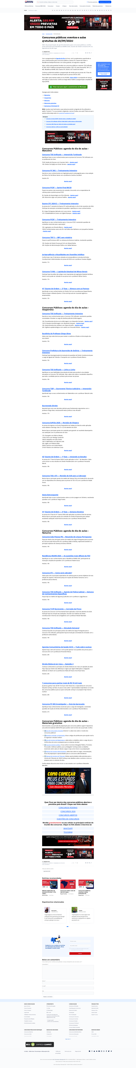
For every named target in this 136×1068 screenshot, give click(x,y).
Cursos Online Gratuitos (74, 1027)
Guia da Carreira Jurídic (53, 745)
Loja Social (26, 1012)
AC (52, 10)
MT (80, 10)
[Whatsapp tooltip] (104, 1051)
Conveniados (27, 1016)
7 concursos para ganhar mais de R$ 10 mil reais (62, 683)
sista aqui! (86, 327)
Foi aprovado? (53, 1021)
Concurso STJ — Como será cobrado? (57, 573)
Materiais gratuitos (97, 6)
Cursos (57, 6)
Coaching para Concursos (75, 1008)
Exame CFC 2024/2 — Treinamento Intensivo (60, 203)
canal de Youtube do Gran (66, 113)
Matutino (47, 95)
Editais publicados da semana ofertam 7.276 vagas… (49, 892)
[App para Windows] (89, 1051)
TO (110, 10)
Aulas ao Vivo (94, 1010)
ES (68, 10)
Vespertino (47, 98)
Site (43, 991)
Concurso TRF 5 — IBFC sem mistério (57, 237)
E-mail (44, 986)
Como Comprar (27, 1010)
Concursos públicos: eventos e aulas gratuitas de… (84, 892)
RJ (93, 10)
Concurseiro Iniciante (85, 6)
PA (82, 10)
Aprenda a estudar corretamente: (55, 735)
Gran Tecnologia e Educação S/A (59, 1059)
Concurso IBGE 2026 (40, 6)
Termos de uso (68, 1051)
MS (77, 10)
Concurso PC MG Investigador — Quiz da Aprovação (63, 704)
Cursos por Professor (74, 1023)
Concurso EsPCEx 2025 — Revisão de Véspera (60, 422)
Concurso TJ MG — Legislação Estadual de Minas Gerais (64, 271)
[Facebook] (106, 1051)
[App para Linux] (92, 1051)
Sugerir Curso (95, 1014)
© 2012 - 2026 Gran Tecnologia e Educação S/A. (37, 1051)
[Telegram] (111, 1051)
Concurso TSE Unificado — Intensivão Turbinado (62, 154)
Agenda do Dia (60, 58)
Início (43, 33)
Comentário (45, 964)
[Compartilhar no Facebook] (85, 53)
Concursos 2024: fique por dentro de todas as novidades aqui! (60, 124)
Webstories (108, 6)
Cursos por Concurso (74, 1016)
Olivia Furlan (45, 895)
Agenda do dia (49, 33)
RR (99, 10)
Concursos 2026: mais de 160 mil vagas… (67, 891)
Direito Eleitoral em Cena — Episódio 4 (57, 664)
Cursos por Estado (73, 1021)
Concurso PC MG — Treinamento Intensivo (59, 170)
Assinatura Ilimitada (105, 2)
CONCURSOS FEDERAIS (68, 807)
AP (59, 10)
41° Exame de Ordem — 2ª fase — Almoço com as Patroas (65, 288)
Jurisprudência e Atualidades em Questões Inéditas (63, 254)
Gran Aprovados (73, 6)
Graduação (71, 1012)
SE (106, 10)
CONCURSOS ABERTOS (68, 815)
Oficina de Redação (73, 1025)
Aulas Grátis (94, 1012)
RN (95, 10)
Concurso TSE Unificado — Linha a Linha (58, 369)
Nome (44, 981)
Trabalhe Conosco (28, 1021)
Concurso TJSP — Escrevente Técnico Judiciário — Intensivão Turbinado (66, 389)
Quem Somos (27, 1006)
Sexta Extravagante (50, 495)
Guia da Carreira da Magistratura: (55, 740)
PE (86, 10)
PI (88, 10)
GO (70, 10)
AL (54, 10)
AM (57, 10)
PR (90, 10)
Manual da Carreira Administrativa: (56, 751)
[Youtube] (99, 1051)
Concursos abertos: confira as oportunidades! (57, 127)
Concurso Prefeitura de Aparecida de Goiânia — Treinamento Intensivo (67, 351)
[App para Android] (96, 1051)
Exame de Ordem (73, 1010)
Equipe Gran (47, 51)
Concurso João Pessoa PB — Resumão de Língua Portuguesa (67, 537)
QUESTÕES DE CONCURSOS (68, 819)
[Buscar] (38, 2)
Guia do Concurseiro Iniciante (54, 731)
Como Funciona (27, 1008)
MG (75, 10)
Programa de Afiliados (29, 1018)
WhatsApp (50, 1010)
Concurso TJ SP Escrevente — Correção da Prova (61, 609)
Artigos (64, 6)
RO (97, 10)
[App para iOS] (94, 1051)
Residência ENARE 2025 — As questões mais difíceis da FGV (66, 556)
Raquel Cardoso (63, 893)
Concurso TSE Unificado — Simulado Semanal (60, 628)
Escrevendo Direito (50, 405)
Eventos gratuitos (92, 2)
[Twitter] (108, 1051)
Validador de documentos (30, 1014)
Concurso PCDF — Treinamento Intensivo (59, 219)
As (82, 327)
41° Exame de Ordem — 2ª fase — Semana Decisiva (63, 512)
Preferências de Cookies (29, 1023)
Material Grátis (95, 1008)
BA (61, 10)
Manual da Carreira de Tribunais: (55, 756)
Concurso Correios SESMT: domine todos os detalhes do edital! (61, 118)
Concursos (50, 6)
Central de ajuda (51, 1006)
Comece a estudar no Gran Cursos (68, 841)
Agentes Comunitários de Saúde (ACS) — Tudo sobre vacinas (67, 647)
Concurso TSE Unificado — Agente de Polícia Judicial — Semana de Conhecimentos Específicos (68, 593)
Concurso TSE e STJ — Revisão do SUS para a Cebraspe (64, 476)
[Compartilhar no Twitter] (87, 53)
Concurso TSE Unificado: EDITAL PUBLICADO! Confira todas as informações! (64, 121)
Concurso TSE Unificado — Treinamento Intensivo (62, 313)
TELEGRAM (68, 832)
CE (63, 10)
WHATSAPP (68, 828)
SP (108, 10)
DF (65, 10)
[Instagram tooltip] (101, 1051)
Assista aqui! (74, 195)
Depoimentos (95, 1006)
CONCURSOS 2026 (68, 811)
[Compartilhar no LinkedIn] (89, 53)
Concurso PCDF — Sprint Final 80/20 (56, 187)
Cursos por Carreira (73, 1018)
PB (84, 10)
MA (72, 10)
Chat (49, 1008)
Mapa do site (78, 1051)
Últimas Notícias (29, 6)
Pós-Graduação (72, 1014)
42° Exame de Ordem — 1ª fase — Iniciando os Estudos (64, 456)
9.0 (58, 106)
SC (104, 10)
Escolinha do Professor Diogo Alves (56, 333)
